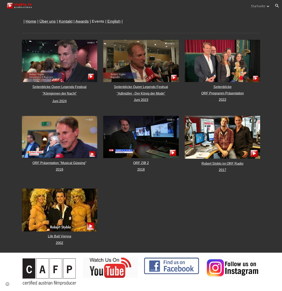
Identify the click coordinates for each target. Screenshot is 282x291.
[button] (277, 6)
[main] (141, 21)
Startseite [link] (258, 6)
